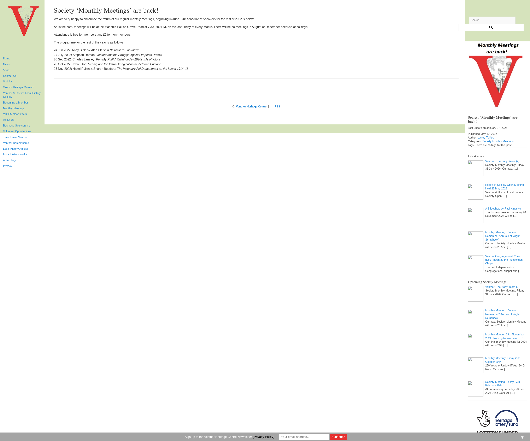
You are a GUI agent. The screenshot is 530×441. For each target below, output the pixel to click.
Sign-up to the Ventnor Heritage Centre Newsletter (229, 437)
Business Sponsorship (16, 125)
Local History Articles (16, 148)
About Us (8, 119)
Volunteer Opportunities (17, 131)
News (6, 64)
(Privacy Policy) (263, 437)
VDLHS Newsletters (15, 114)
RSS (277, 106)
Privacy (7, 166)
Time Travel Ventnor (15, 137)
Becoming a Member (15, 102)
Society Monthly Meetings (498, 141)
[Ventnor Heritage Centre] (24, 22)
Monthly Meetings (13, 108)
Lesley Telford (485, 137)
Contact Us (10, 76)
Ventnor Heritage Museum (18, 87)
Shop (6, 70)
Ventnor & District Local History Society (22, 95)
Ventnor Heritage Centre (251, 106)
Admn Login (10, 160)
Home (6, 58)
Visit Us (8, 81)
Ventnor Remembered (16, 143)
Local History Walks (15, 154)
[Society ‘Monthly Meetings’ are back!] (497, 74)
